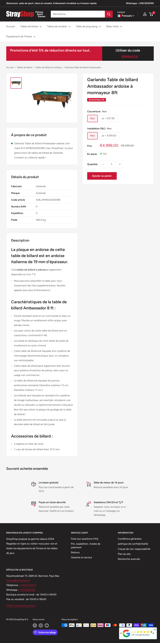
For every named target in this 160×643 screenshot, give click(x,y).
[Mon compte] (144, 14)
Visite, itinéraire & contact (20, 605)
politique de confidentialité (133, 543)
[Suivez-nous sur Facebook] (35, 625)
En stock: (92, 154)
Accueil (10, 26)
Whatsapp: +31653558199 (140, 3)
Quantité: (92, 164)
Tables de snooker (57, 26)
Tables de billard (29, 26)
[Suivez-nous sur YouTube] (47, 625)
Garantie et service (81, 557)
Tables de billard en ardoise (48, 67)
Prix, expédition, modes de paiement (85, 545)
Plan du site (124, 553)
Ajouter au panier (102, 175)
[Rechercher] (109, 14)
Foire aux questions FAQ (84, 538)
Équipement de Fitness (19, 36)
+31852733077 (27, 585)
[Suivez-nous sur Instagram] (41, 625)
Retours (75, 552)
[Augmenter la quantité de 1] (120, 164)
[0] (151, 14)
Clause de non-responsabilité (134, 548)
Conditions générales (129, 538)
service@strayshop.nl (18, 580)
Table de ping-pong (86, 26)
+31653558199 (27, 589)
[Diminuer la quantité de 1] (103, 164)
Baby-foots (112, 26)
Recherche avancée (129, 558)
